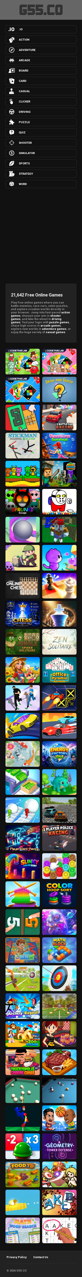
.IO (21, 29)
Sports (24, 163)
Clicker (24, 101)
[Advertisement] (41, 235)
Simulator (27, 153)
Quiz (22, 132)
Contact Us (40, 1257)
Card (22, 81)
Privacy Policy (17, 1257)
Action (24, 39)
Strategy (26, 173)
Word (23, 184)
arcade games (50, 325)
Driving (25, 111)
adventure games (54, 328)
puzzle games (59, 322)
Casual (24, 91)
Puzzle (24, 122)
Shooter (25, 142)
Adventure (27, 50)
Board (23, 70)
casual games (55, 332)
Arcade (24, 60)
